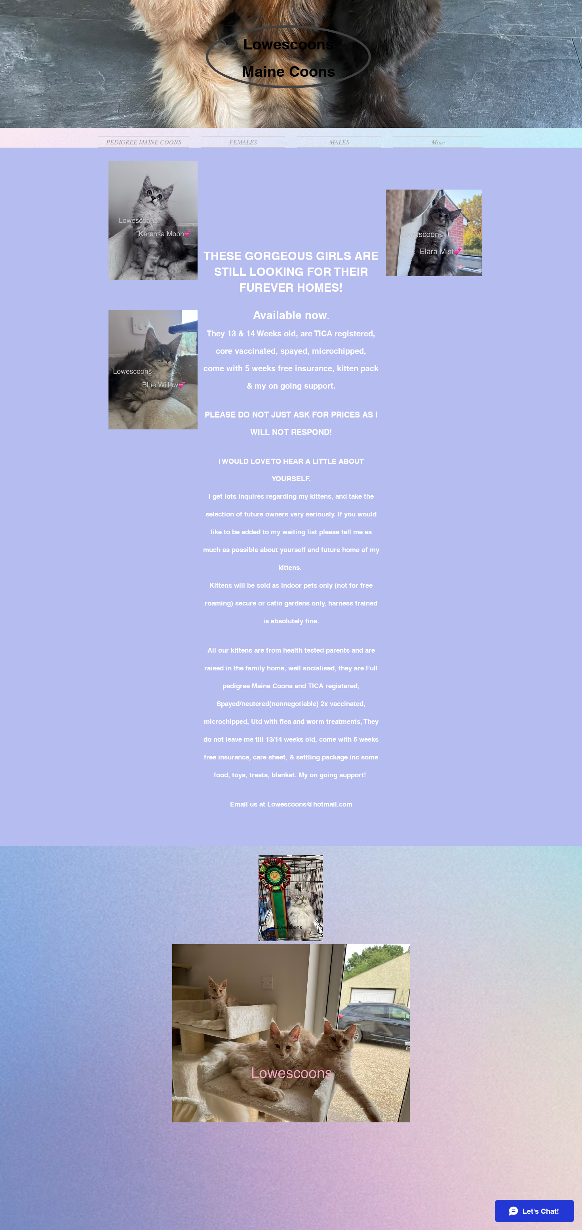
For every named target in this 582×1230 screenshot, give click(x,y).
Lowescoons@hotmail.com (309, 804)
